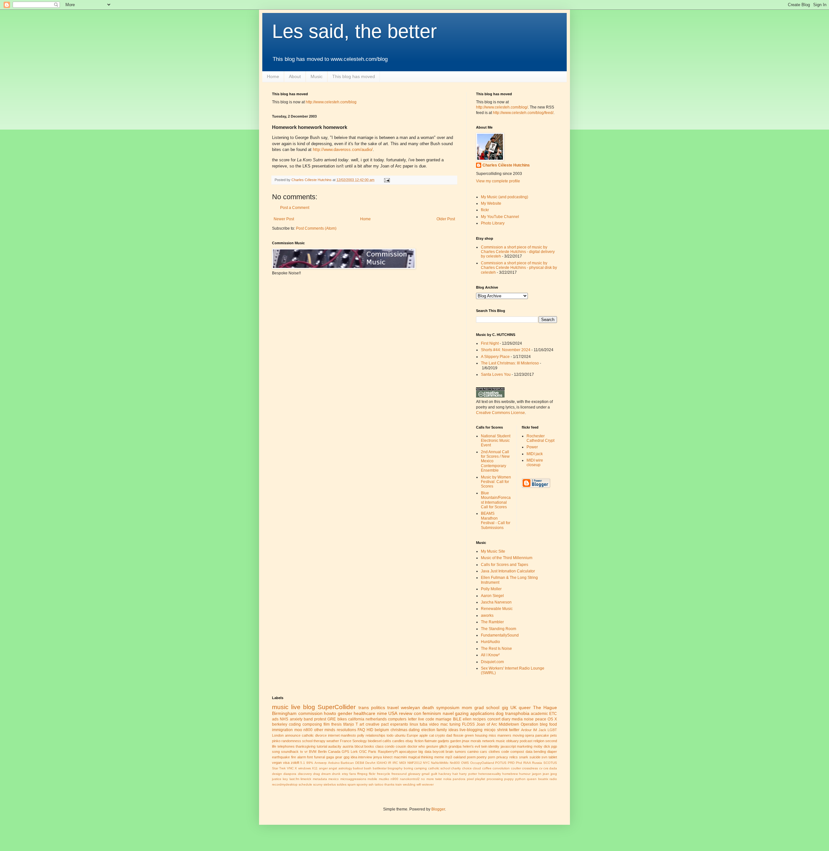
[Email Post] (386, 180)
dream (326, 774)
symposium (448, 707)
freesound (399, 774)
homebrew (510, 774)
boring (408, 768)
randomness (291, 741)
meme (439, 757)
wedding (409, 784)
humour (524, 774)
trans (363, 707)
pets (553, 735)
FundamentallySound (500, 635)
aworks (487, 615)
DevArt (370, 763)
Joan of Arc (486, 724)
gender (345, 713)
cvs (545, 768)
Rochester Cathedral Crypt (540, 438)
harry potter (468, 774)
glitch (443, 746)
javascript (508, 746)
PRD (511, 763)
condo (389, 746)
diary (506, 719)
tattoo (379, 784)
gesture (432, 746)
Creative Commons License (500, 412)
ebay (409, 741)
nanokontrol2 (410, 779)
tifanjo (348, 724)
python (520, 779)
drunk (336, 774)
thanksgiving (305, 746)
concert (493, 719)
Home (273, 76)
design (277, 774)
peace (540, 719)
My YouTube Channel (500, 216)
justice (276, 779)
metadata (320, 779)
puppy (509, 779)
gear (338, 757)
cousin (401, 746)
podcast (526, 741)
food (553, 724)
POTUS (500, 763)
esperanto (399, 724)
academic (539, 713)
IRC (395, 763)
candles (398, 741)
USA (392, 713)
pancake (542, 735)
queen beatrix (537, 779)
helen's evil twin (475, 746)
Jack (542, 730)
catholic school (439, 768)
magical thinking (420, 757)
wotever (428, 784)
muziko (384, 779)
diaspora (289, 774)
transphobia (517, 713)
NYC (426, 763)
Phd (519, 763)
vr (306, 751)
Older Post (446, 219)
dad (449, 735)
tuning (454, 724)
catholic (308, 735)
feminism (432, 713)
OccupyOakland (482, 763)
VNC (290, 768)
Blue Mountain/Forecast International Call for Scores (496, 500)
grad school (486, 707)
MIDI (402, 763)
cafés (386, 741)
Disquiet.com (492, 662)
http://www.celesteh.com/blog (331, 102)
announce (293, 735)
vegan (277, 763)
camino (473, 751)
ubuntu (400, 735)
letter (412, 719)
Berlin (322, 751)
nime (382, 713)
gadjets (443, 741)
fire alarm (298, 757)
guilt (434, 774)
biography (395, 768)
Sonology (359, 741)
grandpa (455, 746)
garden (455, 741)
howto (330, 713)
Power (532, 447)
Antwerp (320, 763)
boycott (438, 751)
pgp (554, 746)
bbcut (359, 746)
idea (354, 757)
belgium (382, 730)
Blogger (438, 809)
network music (493, 741)
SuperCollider (337, 707)
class (379, 746)
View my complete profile (498, 181)
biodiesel (374, 741)
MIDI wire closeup (535, 462)
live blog (303, 707)
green (469, 735)
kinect (387, 757)
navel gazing (456, 713)
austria (348, 746)
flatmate (431, 741)
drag (316, 774)
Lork (354, 751)
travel (393, 707)
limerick (306, 779)
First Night (490, 343)
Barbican (347, 763)
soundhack (290, 751)
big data (424, 751)
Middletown (509, 724)
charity (456, 768)
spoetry (362, 784)
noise (529, 719)
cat (431, 735)
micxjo (489, 730)
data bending (536, 751)
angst (333, 768)
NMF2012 (414, 763)
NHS (284, 719)
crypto (440, 735)
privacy (502, 757)
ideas (453, 730)
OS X (552, 719)
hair (455, 774)
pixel (470, 779)
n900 (394, 779)
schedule (305, 784)
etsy (345, 774)
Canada (334, 751)
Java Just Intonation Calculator (508, 571)
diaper (552, 751)
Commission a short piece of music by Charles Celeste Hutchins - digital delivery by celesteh (518, 252)
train (398, 784)
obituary (512, 741)
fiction (419, 741)
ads (275, 719)
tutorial (322, 746)
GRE (331, 719)
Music (317, 76)
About (295, 76)
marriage (443, 719)
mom (467, 707)
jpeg (554, 774)
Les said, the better (354, 31)
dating (414, 730)
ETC (553, 713)
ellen (467, 719)
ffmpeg (362, 774)
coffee (487, 768)
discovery (305, 774)
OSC (363, 751)
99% (309, 763)
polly (360, 735)
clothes (494, 751)
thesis (336, 724)
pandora (459, 779)
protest (320, 719)
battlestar (380, 768)
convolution (501, 768)
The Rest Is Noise (496, 648)
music (280, 707)
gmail (425, 774)
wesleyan (410, 707)
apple (423, 735)
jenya (377, 757)
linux (414, 724)
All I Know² (490, 655)
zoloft (295, 763)
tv (301, 751)
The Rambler (492, 622)
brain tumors (456, 751)
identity (493, 746)
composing (312, 724)
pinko (276, 741)
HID (370, 730)
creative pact (377, 724)
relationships (375, 735)
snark (523, 757)
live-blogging (471, 730)
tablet (553, 757)
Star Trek (279, 768)
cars (483, 751)
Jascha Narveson (496, 602)
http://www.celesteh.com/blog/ (502, 107)
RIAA (527, 763)
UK (513, 707)
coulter (516, 768)
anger (323, 768)
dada (553, 768)
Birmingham (284, 713)
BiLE (457, 719)
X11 (315, 768)
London (278, 735)
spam (351, 784)
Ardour (526, 730)
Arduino (334, 763)
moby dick (542, 746)
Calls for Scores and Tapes (504, 564)
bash (367, 768)
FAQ (361, 730)
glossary (414, 774)
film (327, 724)
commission (310, 713)
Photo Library (493, 223)
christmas (399, 730)
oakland (459, 757)
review (405, 713)
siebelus (330, 784)
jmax (466, 741)
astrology (345, 768)
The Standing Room (498, 629)
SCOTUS (550, 763)
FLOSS (468, 724)
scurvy (318, 784)
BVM (312, 751)
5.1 (302, 763)
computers (397, 719)
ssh (371, 784)
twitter (514, 730)
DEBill (359, 763)
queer (525, 707)
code (505, 751)
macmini (400, 757)
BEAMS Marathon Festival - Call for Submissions (495, 520)
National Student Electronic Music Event (495, 441)
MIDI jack (535, 454)
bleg (544, 724)
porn (491, 757)
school (307, 741)
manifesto (348, 735)
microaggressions (353, 779)
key (285, 779)
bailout (358, 768)
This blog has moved (353, 76)
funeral (319, 757)
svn (544, 757)
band (308, 719)
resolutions (346, 730)
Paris (372, 751)
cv (540, 768)
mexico (333, 779)
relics (513, 757)
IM (535, 730)
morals (476, 741)
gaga (330, 757)
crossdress (530, 768)
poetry (482, 757)
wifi (418, 784)
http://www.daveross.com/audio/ (343, 149)
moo (298, 730)
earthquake (281, 757)
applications (482, 713)
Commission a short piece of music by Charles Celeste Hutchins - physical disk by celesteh (519, 268)
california (356, 719)
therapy (319, 741)
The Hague (545, 707)
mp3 (448, 757)
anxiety (296, 719)
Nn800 (455, 763)
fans (352, 774)
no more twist (431, 779)
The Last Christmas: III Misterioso (510, 363)
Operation (529, 724)
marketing (524, 746)
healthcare (364, 713)
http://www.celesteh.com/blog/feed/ (523, 112)
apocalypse (408, 751)
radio (553, 779)
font (310, 757)
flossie (458, 735)
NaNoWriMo (440, 763)
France (345, 741)
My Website (491, 203)
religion (538, 741)
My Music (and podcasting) (504, 197)
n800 (307, 730)
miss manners (500, 735)
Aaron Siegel (492, 595)
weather (332, 741)
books (369, 746)
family (442, 730)
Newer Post (284, 219)
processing (495, 779)
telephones (286, 746)
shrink (502, 730)
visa (286, 763)
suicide (534, 757)
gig (505, 707)
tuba (423, 724)
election (428, 730)
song (276, 751)
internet (334, 735)
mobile (372, 779)
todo (390, 735)
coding (295, 724)
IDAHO (382, 763)
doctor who (416, 746)
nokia (447, 779)
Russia (537, 763)
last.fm (294, 779)
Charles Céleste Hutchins (506, 165)
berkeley (279, 724)
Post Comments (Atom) (316, 228)
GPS (345, 751)
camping (420, 768)
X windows (303, 768)
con (417, 713)
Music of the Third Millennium (506, 558)
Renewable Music (497, 608)
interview (365, 757)
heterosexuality (489, 774)
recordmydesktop (285, 784)
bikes (342, 719)
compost (517, 751)
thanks (389, 784)
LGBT (552, 730)
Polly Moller (491, 589)
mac (444, 724)
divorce (321, 735)
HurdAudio (490, 641)
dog (500, 713)
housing (481, 735)
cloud (477, 768)
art (361, 724)
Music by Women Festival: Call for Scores (496, 482)
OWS (465, 763)
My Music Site (493, 551)
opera (529, 735)
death (428, 707)
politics (378, 707)
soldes (341, 784)
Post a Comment (294, 207)
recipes (479, 719)
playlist (480, 779)
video (434, 724)
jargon (536, 774)
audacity (334, 746)
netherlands (376, 719)
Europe (412, 735)
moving (518, 735)
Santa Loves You (496, 374)
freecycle (383, 774)
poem (471, 757)
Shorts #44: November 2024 (505, 350)
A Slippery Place (495, 356)
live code (426, 719)
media (517, 719)
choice (467, 768)
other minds (324, 730)
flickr (485, 210)
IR (389, 763)
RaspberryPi (388, 751)
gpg (346, 757)
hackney (444, 774)
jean (546, 774)
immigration (282, 730)
